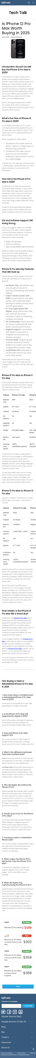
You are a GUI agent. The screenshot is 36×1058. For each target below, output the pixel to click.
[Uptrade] (6, 3)
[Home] (6, 998)
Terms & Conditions (6, 1053)
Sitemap (32, 1053)
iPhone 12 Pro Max (20, 618)
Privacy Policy (21, 1053)
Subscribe (28, 1006)
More (18, 986)
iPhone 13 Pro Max (15, 648)
